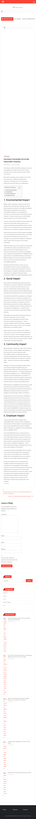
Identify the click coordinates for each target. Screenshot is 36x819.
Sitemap (15, 809)
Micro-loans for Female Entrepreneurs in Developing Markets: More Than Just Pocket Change (20, 656)
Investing (6, 483)
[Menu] (2, 1)
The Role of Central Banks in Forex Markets (19, 496)
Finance (7, 156)
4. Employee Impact (10, 195)
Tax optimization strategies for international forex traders (19, 742)
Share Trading (7, 602)
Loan (4, 599)
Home (4, 809)
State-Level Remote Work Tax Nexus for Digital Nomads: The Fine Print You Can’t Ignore (18, 699)
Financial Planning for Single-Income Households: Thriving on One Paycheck (19, 619)
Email (3, 542)
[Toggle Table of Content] (18, 187)
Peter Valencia (7, 164)
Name (3, 535)
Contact (25, 809)
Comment (4, 514)
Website (3, 549)
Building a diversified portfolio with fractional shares (19, 773)
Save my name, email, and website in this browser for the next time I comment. (9, 560)
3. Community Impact (10, 193)
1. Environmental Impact (11, 190)
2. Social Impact (9, 191)
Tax (4, 605)
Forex (4, 596)
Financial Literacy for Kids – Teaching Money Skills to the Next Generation (17, 492)
